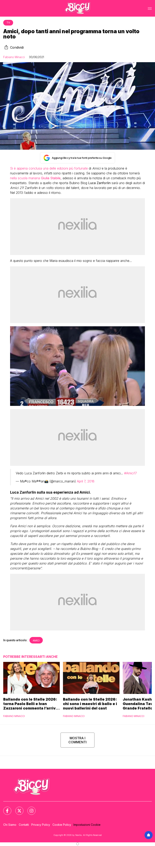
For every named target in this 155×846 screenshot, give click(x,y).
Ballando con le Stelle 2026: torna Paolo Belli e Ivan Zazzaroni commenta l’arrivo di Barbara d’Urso (30, 704)
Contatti (24, 824)
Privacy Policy (40, 824)
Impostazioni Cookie (87, 824)
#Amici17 (130, 473)
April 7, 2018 (85, 481)
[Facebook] (4, 808)
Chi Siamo (9, 824)
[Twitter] (17, 808)
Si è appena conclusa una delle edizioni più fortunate (49, 168)
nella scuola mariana (35, 178)
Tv (8, 22)
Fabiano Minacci (14, 57)
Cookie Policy (61, 824)
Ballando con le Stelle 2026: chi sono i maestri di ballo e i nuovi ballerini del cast (90, 703)
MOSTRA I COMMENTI (77, 740)
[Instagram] (29, 808)
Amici (36, 640)
